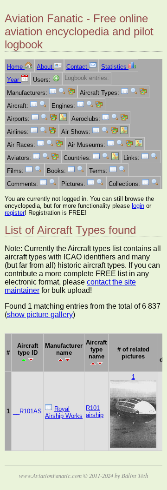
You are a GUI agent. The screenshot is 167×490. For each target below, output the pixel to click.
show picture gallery (40, 314)
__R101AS (27, 411)
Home (16, 66)
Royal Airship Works (64, 412)
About (45, 66)
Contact (77, 66)
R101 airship (94, 411)
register (15, 212)
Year (14, 79)
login (138, 205)
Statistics (114, 66)
